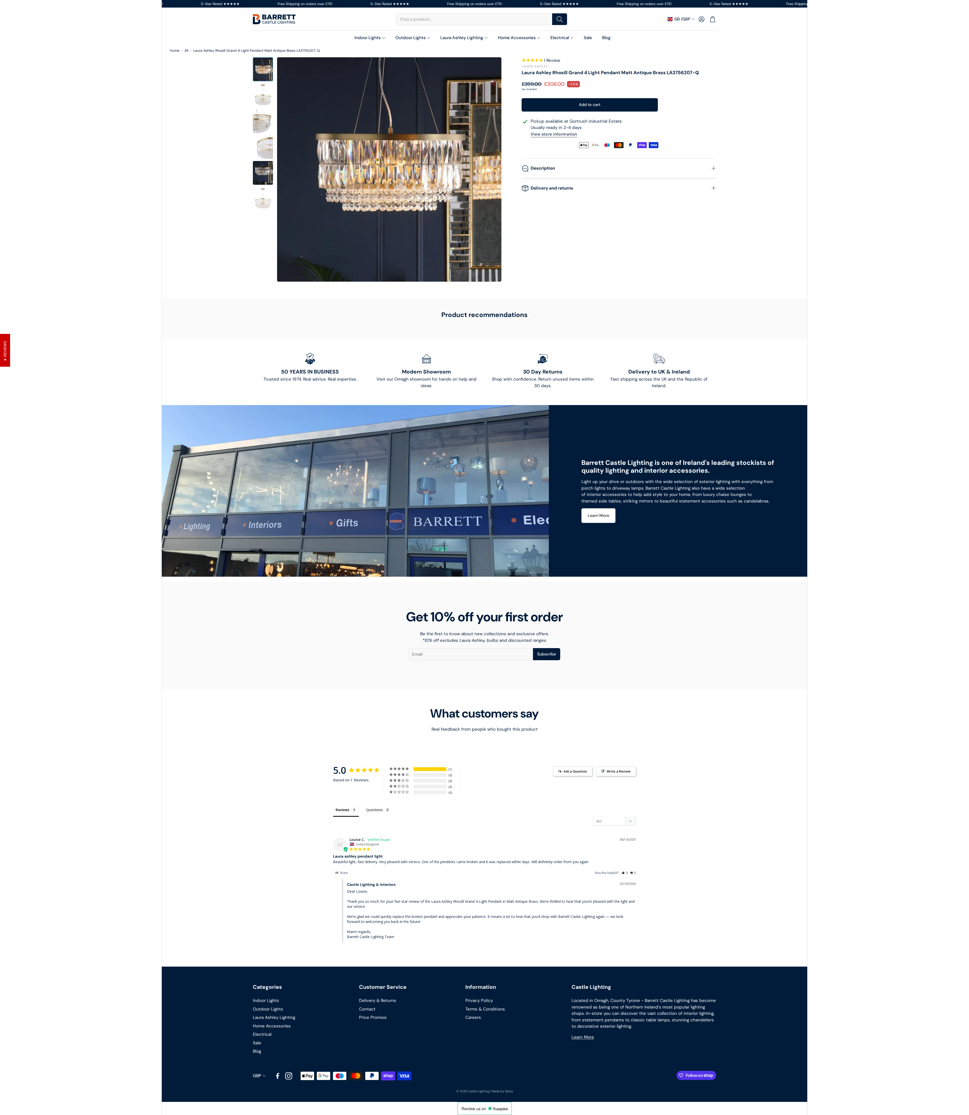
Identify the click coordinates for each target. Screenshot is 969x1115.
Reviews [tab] (342, 809)
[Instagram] (288, 1075)
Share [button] (343, 873)
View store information (554, 134)
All (186, 50)
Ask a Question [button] (575, 771)
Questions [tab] (374, 809)
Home (174, 50)
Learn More (583, 1037)
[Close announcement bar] (802, 4)
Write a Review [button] (619, 771)
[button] (481, 19)
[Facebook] (277, 1075)
